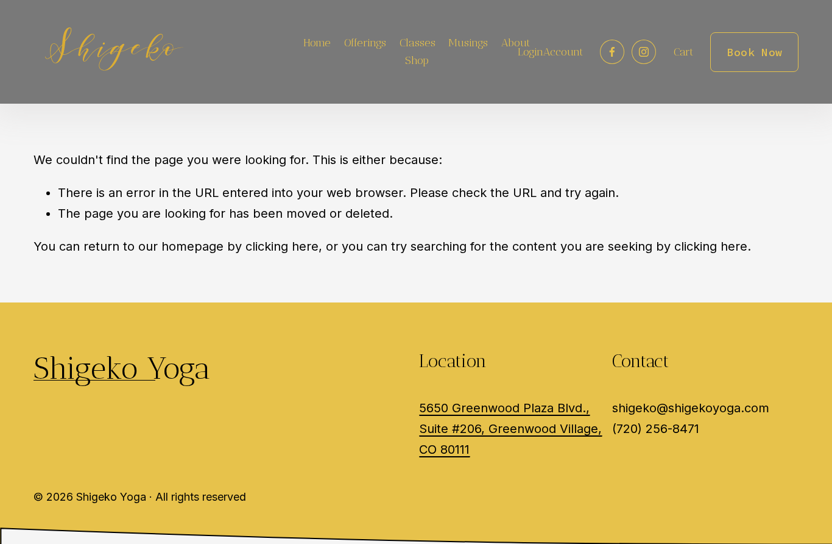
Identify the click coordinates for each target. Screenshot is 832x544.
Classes (417, 42)
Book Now (754, 52)
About (515, 42)
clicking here (282, 246)
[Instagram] (644, 52)
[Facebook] (612, 52)
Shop (417, 60)
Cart (683, 52)
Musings (468, 42)
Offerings (365, 42)
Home (317, 42)
